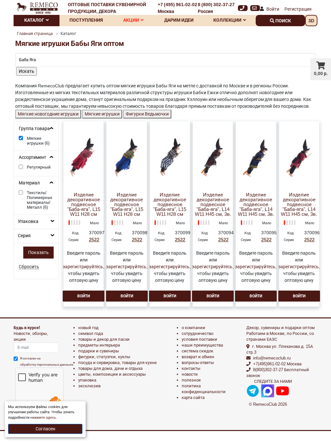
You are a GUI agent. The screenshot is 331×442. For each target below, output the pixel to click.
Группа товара (34, 128)
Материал (29, 182)
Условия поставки (199, 339)
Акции (131, 20)
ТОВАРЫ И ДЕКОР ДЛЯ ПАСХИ (104, 339)
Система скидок (197, 350)
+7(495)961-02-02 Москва (277, 363)
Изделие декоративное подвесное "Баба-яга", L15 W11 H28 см (83, 205)
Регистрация (298, 9)
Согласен (45, 428)
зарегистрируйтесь (83, 266)
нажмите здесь (43, 417)
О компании (193, 327)
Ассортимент (32, 157)
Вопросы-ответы (198, 362)
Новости (190, 374)
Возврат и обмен (198, 356)
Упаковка (28, 221)
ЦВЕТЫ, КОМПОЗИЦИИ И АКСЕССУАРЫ (112, 374)
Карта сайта (193, 397)
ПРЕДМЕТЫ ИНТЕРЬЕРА (99, 345)
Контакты (191, 368)
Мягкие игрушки (102, 113)
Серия (24, 235)
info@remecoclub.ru (272, 358)
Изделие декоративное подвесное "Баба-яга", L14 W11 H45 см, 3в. (213, 205)
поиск (282, 20)
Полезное (191, 380)
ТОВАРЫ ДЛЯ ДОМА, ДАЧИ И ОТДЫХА (110, 368)
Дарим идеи (179, 20)
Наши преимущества (202, 345)
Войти (272, 9)
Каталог (34, 20)
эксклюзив (89, 385)
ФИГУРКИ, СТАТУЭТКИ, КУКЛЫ (104, 356)
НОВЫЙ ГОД (88, 327)
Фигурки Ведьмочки (147, 113)
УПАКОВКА (87, 380)
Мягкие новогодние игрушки (48, 113)
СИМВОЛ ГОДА (90, 333)
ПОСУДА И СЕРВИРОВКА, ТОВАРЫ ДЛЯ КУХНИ (117, 362)
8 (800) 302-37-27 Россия (216, 8)
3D (311, 20)
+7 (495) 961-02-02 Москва (177, 8)
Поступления (86, 20)
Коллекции (227, 20)
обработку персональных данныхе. (47, 364)
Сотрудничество (197, 333)
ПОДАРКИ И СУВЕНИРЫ (98, 350)
